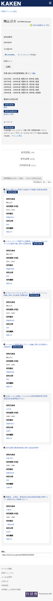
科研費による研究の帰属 (10, 589)
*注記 (47, 25)
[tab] (27, 153)
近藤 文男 (9, 458)
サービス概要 (6, 569)
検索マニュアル (7, 573)
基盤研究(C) (10, 217)
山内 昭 (8, 409)
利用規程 (4, 585)
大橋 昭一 (9, 510)
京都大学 (9, 487)
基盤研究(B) (10, 269)
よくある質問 (6, 577)
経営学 (6, 114)
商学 (5, 107)
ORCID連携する (39, 25)
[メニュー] (50, 3)
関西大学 (9, 232)
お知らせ (4, 581)
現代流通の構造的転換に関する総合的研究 (22, 448)
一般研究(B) (10, 524)
